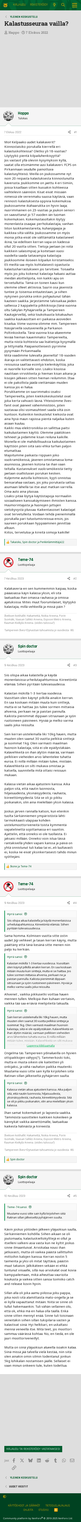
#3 (75, 665)
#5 (75, 1196)
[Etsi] (63, 5)
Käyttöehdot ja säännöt (24, 1506)
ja (20, 866)
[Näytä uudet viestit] (54, 5)
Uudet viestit (18, 1487)
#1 (75, 132)
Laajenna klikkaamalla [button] (41, 1046)
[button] (4, 1496)
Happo (13, 32)
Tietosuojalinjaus (58, 1506)
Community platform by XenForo (38, 1518)
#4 (75, 903)
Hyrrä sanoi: (15, 914)
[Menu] (74, 5)
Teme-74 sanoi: (17, 1207)
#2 (75, 579)
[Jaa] (69, 132)
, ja (37, 542)
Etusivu (44, 1510)
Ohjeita (28, 1510)
